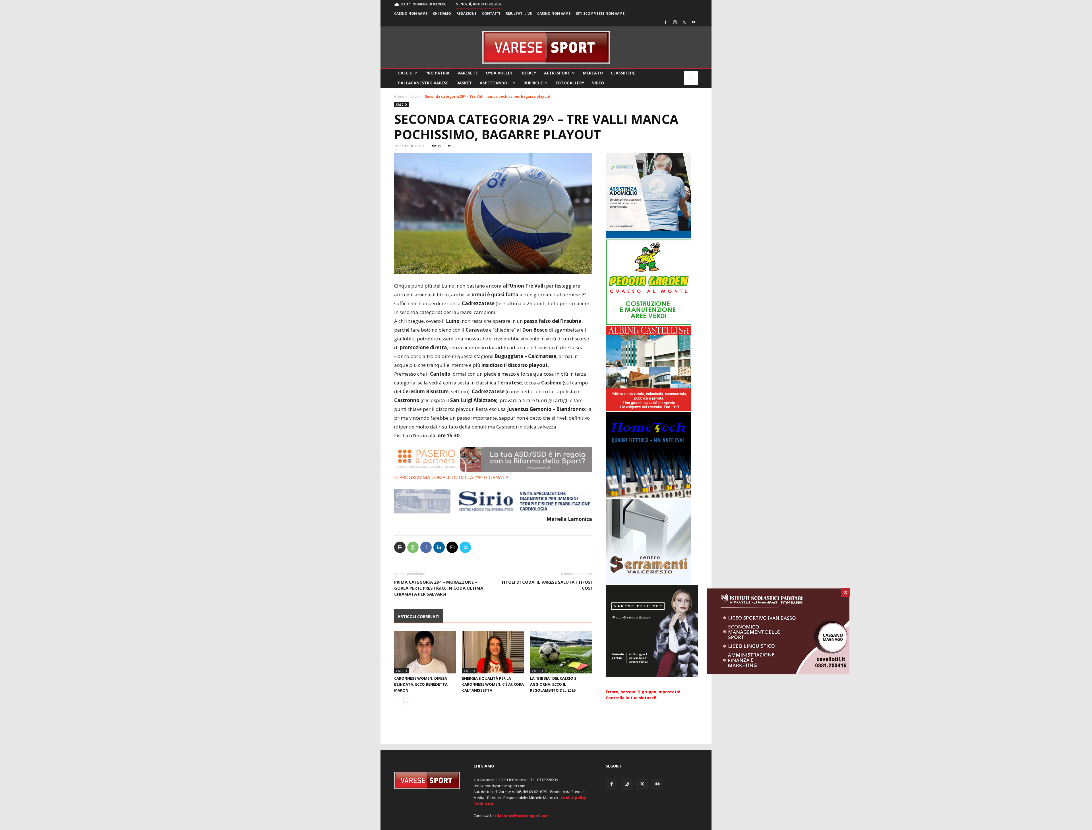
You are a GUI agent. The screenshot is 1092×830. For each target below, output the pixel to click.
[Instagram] (675, 22)
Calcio (405, 73)
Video (598, 83)
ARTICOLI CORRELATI (418, 616)
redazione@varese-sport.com (521, 815)
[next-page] (406, 701)
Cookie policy (573, 797)
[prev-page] (397, 701)
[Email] (452, 547)
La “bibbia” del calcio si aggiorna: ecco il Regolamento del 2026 (554, 684)
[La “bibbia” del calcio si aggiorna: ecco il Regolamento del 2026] (561, 652)
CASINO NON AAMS (410, 13)
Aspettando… (495, 83)
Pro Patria (437, 73)
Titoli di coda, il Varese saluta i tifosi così (546, 585)
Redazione (466, 13)
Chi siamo (442, 13)
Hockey (528, 73)
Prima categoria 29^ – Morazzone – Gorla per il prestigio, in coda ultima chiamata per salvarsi (438, 588)
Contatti (491, 13)
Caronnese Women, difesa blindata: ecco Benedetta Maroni (421, 684)
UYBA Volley (499, 73)
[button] (691, 78)
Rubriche (533, 83)
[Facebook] (665, 22)
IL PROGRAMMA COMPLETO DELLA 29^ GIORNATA (451, 477)
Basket (464, 83)
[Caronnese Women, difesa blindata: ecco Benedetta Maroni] (425, 652)
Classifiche (623, 73)
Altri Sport (557, 73)
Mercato (593, 73)
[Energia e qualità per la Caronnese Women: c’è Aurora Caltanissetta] (493, 652)
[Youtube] (693, 22)
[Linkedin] (439, 547)
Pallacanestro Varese (423, 83)
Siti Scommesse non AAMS (600, 13)
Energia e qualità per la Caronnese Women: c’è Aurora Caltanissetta (493, 684)
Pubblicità (483, 803)
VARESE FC (468, 73)
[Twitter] (684, 22)
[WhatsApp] (413, 547)
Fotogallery (570, 83)
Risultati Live (519, 13)
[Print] (400, 547)
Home (399, 96)
